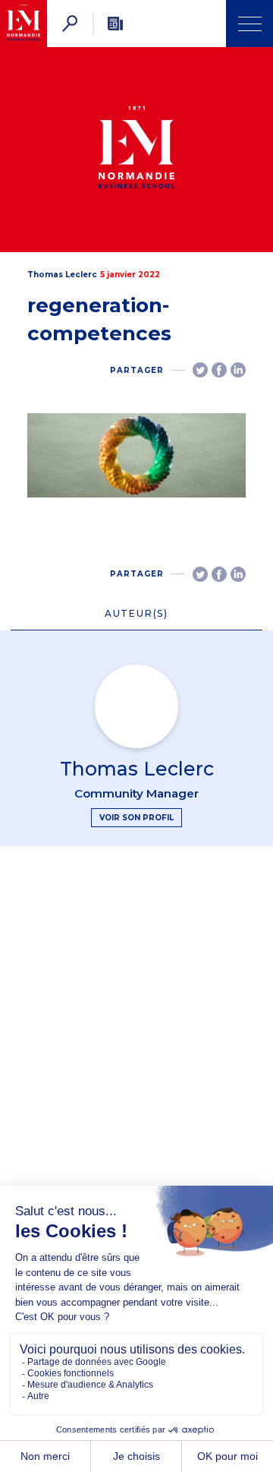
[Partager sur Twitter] (200, 369)
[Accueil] (23, 23)
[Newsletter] (115, 23)
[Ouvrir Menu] (249, 23)
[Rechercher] (70, 23)
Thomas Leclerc (62, 275)
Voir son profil (136, 818)
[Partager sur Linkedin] (238, 369)
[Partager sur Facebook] (219, 369)
